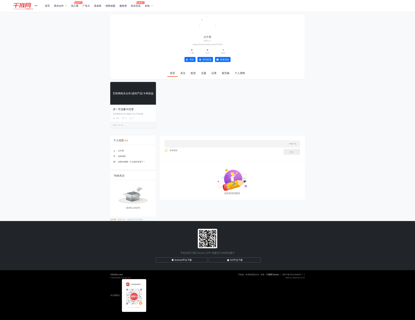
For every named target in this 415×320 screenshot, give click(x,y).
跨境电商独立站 (252, 274)
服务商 (123, 5)
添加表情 (173, 150)
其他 (147, 5)
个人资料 (240, 73)
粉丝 (193, 73)
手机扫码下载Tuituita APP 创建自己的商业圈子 (207, 252)
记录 (214, 73)
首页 (47, 5)
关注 (192, 59)
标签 (263, 274)
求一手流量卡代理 (123, 109)
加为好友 (207, 59)
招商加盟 (110, 5)
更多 (126, 140)
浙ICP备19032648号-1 (292, 274)
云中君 (121, 150)
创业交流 (136, 5)
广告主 (86, 5)
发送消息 (224, 59)
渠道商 (97, 5)
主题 (203, 73)
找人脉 (74, 5)
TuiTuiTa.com (116, 274)
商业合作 (59, 5)
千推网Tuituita (272, 274)
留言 (292, 152)
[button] (26, 6)
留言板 (226, 73)
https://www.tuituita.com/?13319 (207, 44)
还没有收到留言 (232, 193)
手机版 (241, 274)
